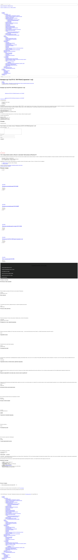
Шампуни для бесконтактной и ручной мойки (13, 49)
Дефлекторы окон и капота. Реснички (11, 502)
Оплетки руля (8, 24)
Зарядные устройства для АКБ (10, 60)
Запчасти (5, 536)
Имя (1, 135)
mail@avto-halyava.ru (8, 465)
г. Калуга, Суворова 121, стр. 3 (5, 7)
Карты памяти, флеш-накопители (11, 64)
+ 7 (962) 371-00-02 (13, 7)
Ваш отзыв (2, 134)
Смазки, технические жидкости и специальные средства (14, 532)
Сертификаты (6, 72)
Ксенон (7, 37)
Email (1, 137)
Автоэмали (7, 42)
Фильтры (7, 56)
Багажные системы (7, 50)
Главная (3, 12)
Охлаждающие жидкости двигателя (11, 44)
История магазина (7, 70)
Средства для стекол (9, 48)
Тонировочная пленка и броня (10, 30)
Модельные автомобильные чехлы (13, 32)
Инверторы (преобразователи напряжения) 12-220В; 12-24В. (15, 63)
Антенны (7, 57)
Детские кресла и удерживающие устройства (13, 15)
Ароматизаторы (8, 14)
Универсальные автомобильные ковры (14, 19)
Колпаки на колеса (9, 22)
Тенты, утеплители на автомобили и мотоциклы (13, 29)
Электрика (5, 66)
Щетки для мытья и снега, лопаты (11, 34)
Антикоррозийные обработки (10, 43)
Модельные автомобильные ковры (13, 20)
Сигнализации (8, 65)
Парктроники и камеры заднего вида (11, 549)
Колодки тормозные (9, 53)
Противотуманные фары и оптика (11, 38)
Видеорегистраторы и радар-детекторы (12, 58)
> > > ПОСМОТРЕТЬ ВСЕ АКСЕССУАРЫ (12, 519)
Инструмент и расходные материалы (9, 51)
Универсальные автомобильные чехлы (14, 31)
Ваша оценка (2, 127)
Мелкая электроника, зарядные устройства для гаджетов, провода (16, 59)
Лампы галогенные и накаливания (11, 39)
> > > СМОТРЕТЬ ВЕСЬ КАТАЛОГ (9, 68)
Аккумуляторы (6, 40)
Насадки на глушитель (9, 23)
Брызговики (9, 21)
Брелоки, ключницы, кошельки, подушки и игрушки (14, 16)
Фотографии (6, 71)
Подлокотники (8, 25)
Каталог (3, 13)
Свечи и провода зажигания (10, 55)
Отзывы (3, 553)
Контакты (3, 74)
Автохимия (5, 41)
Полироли (7, 46)
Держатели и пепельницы (10, 17)
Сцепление (7, 54)
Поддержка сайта (28, 494)
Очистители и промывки (9, 45)
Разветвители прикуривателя (10, 26)
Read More (3, 184)
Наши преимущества (7, 73)
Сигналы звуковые (9, 28)
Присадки (7, 47)
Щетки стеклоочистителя (8, 67)
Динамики (9, 62)
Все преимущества (4, 277)
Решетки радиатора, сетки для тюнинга (12, 27)
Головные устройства (11, 61)
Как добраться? (2, 152)
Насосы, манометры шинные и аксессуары (15, 165)
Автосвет (5, 36)
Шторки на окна (8, 33)
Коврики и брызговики (9, 18)
